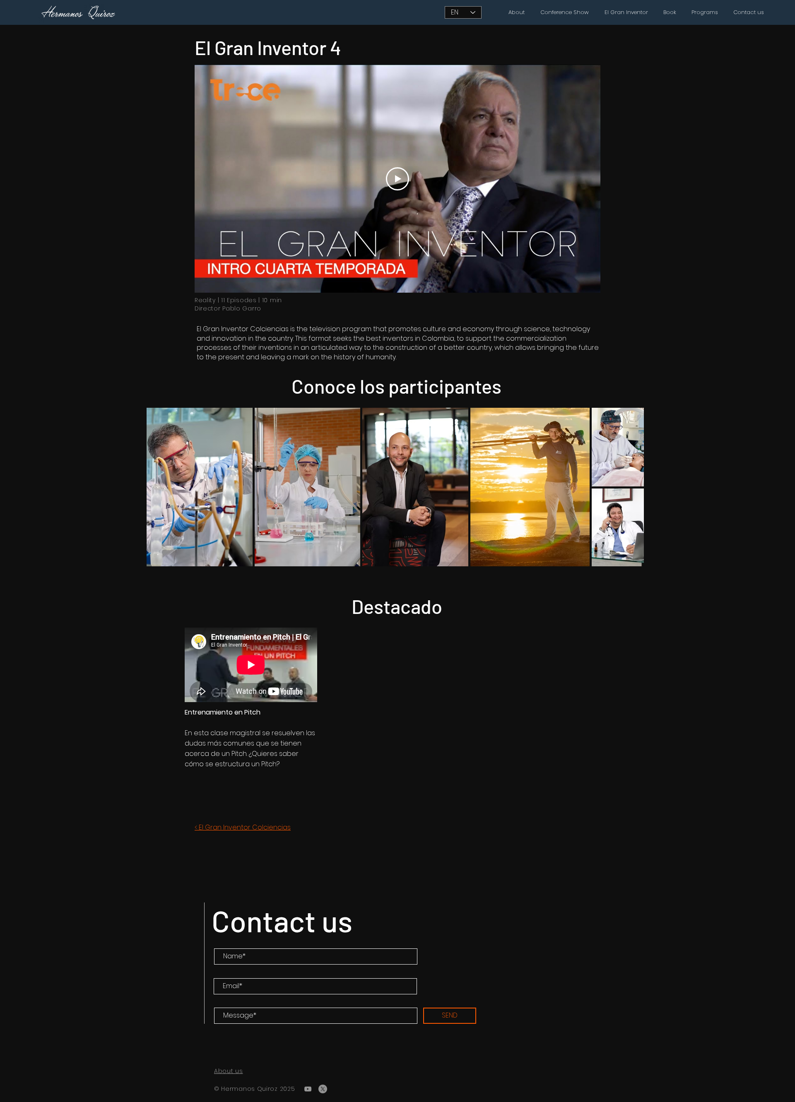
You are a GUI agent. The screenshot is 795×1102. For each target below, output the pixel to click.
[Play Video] (397, 178)
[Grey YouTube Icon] (308, 1089)
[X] (322, 1089)
